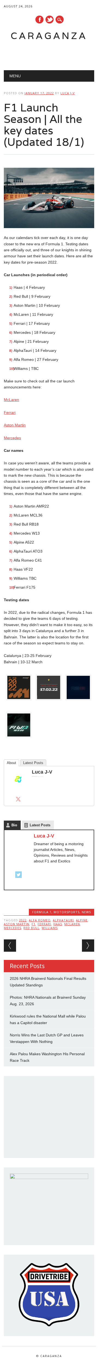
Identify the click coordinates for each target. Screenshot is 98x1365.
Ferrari (10, 412)
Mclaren (72, 924)
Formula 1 (41, 912)
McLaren (11, 399)
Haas (57, 924)
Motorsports (66, 912)
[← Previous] (10, 945)
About (11, 763)
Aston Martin (15, 425)
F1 (33, 924)
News (86, 912)
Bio (14, 825)
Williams (50, 928)
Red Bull (31, 928)
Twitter (49, 19)
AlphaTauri (63, 920)
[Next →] (88, 945)
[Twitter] (18, 799)
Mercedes (12, 438)
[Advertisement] (51, 53)
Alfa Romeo (40, 920)
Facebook (39, 19)
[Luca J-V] (18, 791)
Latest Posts (33, 763)
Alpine (82, 920)
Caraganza (49, 36)
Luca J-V (67, 93)
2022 (23, 920)
